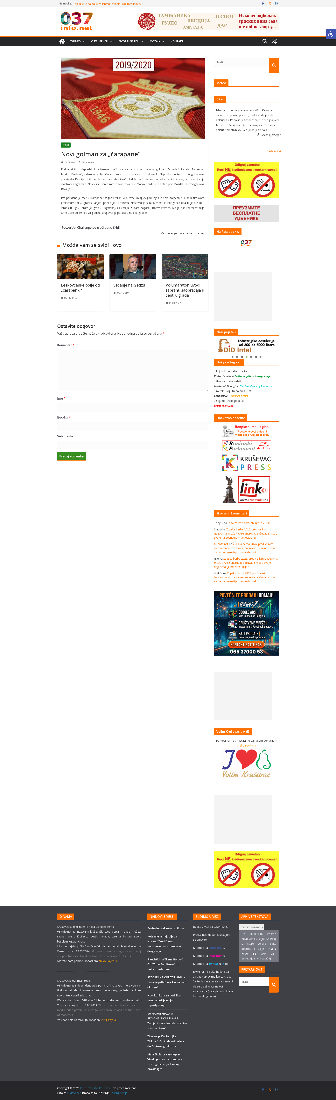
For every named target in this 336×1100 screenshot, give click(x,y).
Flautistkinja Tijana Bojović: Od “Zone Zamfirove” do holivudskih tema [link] (165, 964)
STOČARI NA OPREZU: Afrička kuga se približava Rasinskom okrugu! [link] (166, 982)
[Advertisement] (243, 296)
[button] (83, 41)
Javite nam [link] (199, 971)
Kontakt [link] (177, 41)
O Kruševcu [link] (99, 41)
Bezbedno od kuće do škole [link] (90, 3)
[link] (331, 34)
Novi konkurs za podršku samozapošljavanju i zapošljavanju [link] (164, 1000)
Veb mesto (65, 436)
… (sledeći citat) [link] (272, 151)
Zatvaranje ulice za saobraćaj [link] (184, 233)
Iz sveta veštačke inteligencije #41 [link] (249, 523)
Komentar (65, 345)
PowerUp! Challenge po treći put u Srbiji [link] (88, 227)
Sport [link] (66, 145)
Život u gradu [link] (129, 41)
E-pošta (64, 417)
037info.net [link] (87, 162)
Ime (61, 398)
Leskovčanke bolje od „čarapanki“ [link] (80, 287)
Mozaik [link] (155, 41)
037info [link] (75, 41)
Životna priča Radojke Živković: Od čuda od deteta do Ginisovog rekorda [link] (165, 1041)
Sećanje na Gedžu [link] (129, 285)
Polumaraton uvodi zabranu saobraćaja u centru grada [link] (185, 290)
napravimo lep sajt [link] (213, 976)
